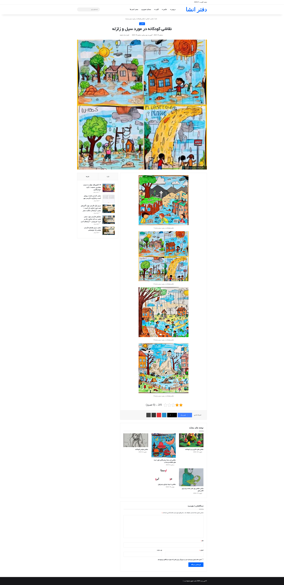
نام (202, 541)
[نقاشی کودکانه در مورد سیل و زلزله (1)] (163, 200)
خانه (156, 19)
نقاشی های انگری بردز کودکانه (194, 449)
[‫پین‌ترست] (159, 415)
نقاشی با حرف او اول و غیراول (167, 484)
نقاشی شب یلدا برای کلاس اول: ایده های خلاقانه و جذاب (165, 461)
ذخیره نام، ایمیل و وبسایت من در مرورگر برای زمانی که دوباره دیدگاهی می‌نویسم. (180, 559)
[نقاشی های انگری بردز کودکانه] (191, 440)
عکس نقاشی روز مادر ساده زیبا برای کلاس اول (192, 489)
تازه (108, 176)
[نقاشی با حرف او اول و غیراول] (163, 475)
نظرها (87, 176)
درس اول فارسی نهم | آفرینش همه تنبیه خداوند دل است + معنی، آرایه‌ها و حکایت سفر (91, 208)
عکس (165, 9)
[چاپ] (148, 415)
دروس (173, 9)
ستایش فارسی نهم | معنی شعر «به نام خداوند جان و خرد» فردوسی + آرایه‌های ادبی (91, 219)
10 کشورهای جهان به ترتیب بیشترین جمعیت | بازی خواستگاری (92, 187)
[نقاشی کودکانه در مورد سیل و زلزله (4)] (163, 368)
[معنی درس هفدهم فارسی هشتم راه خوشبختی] (109, 231)
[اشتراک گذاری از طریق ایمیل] (154, 415)
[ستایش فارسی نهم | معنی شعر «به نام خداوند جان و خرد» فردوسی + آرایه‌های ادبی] (109, 220)
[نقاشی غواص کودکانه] (136, 440)
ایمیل (201, 550)
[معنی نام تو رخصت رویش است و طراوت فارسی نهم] (109, 199)
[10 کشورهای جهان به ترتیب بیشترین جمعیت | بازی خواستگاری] (109, 188)
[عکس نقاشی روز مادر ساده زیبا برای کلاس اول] (191, 477)
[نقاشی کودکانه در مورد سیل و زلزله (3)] (163, 312)
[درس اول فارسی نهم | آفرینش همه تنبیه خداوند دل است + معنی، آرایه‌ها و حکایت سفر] (109, 209)
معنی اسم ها (134, 9)
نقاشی (147, 19)
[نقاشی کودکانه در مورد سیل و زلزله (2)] (163, 256)
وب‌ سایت (159, 550)
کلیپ (157, 9)
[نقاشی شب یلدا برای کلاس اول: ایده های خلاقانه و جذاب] (163, 445)
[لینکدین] (164, 415)
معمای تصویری (146, 9)
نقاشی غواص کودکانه (141, 449)
